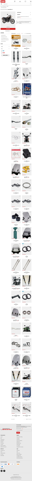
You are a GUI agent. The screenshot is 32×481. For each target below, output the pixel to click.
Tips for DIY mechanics (19, 440)
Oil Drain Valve (26, 129)
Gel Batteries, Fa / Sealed (26, 399)
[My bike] (20, 1)
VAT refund (2, 454)
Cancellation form (19, 455)
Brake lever (16, 128)
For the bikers (18, 445)
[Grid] (21, 33)
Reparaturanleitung (16, 48)
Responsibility (2, 455)
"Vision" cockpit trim (26, 113)
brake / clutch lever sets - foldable (26, 415)
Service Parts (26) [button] (3, 35)
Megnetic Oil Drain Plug (26, 48)
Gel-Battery (16, 399)
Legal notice (18, 450)
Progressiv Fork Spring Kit (16, 272)
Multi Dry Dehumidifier (16, 240)
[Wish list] (25, 1)
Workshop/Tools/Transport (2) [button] (5, 39)
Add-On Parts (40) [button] (3, 41)
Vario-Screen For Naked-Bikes (26, 240)
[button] (30, 4)
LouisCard (2, 444)
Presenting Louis (3, 450)
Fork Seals (26, 256)
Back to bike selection (3, 7)
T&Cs (17, 451)
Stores (1, 451)
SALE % (4, 52)
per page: (18, 33)
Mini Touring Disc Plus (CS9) (16, 113)
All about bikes (18, 444)
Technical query (2, 439)
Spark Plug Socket (16, 304)
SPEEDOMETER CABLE (26, 288)
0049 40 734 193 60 (7, 429)
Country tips (18, 439)
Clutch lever (26, 63)
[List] (22, 33)
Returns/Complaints (3, 445)
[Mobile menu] (1, 4)
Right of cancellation (19, 454)
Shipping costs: (12, 477)
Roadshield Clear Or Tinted (27, 145)
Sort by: (25, 33)
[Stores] (15, 1)
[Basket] (30, 1)
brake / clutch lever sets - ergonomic (16, 415)
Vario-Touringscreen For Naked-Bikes (16, 288)
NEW (3, 50)
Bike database (2, 440)
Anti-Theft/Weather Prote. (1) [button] (4, 38)
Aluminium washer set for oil (16, 145)
